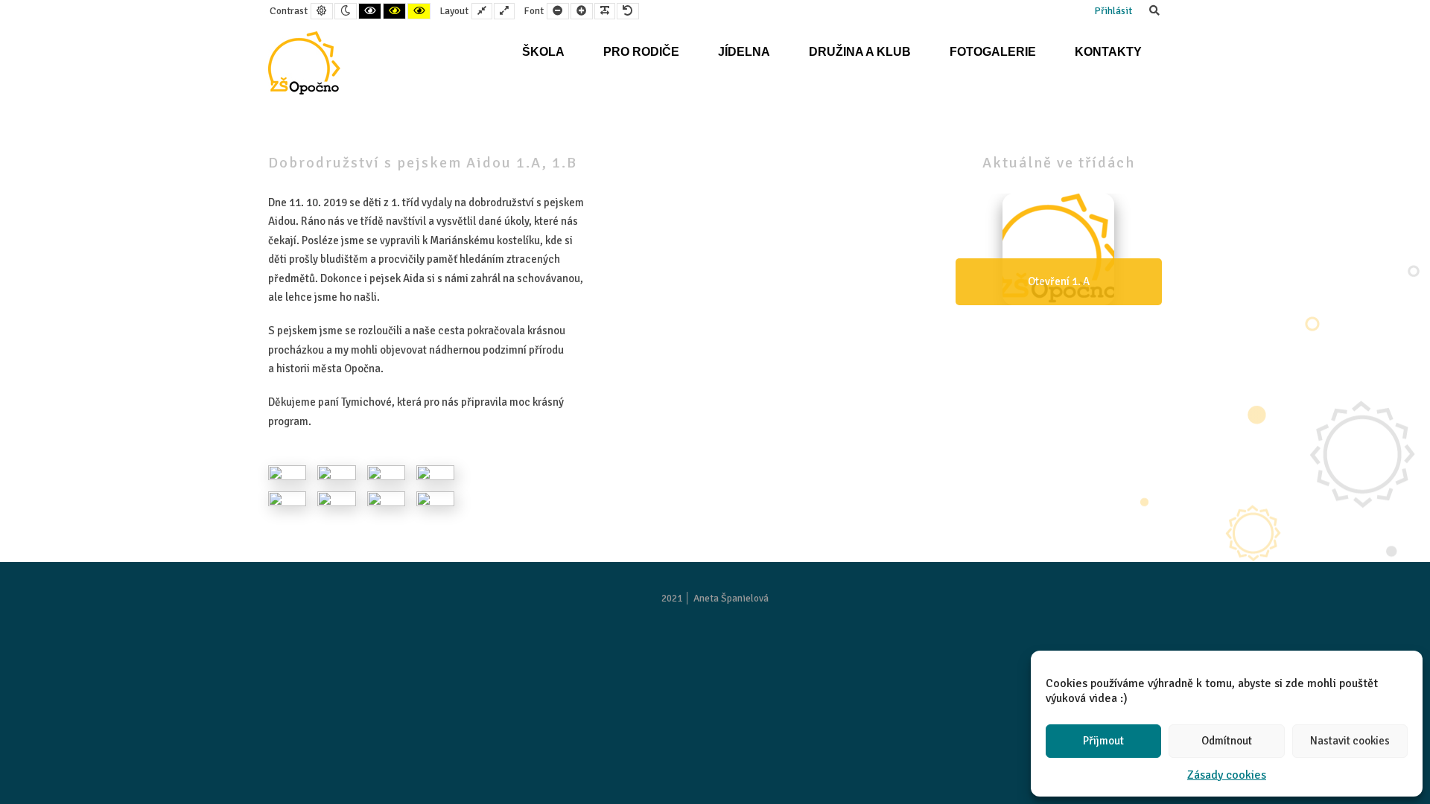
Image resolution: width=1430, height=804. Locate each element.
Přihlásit (1113, 10)
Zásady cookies (1226, 775)
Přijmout (1103, 740)
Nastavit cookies (1350, 740)
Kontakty (1108, 51)
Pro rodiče (641, 51)
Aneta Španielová (731, 598)
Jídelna (744, 51)
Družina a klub (860, 51)
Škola (543, 51)
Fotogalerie (993, 51)
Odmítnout (1226, 740)
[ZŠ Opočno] (304, 63)
